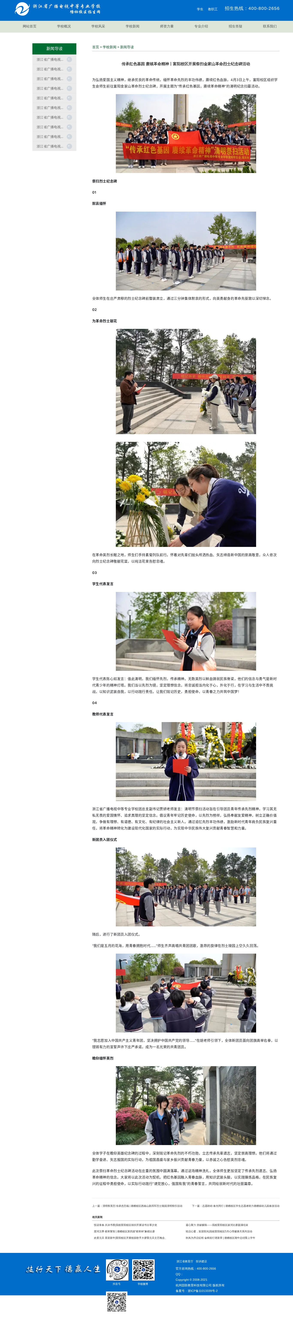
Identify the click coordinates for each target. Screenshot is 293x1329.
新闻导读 (127, 47)
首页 (95, 47)
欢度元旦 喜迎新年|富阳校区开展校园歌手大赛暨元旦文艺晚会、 (130, 1237)
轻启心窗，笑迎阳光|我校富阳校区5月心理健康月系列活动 (219, 1231)
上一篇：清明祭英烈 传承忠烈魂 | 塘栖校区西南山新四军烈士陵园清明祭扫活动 (137, 1206)
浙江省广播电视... (50, 59)
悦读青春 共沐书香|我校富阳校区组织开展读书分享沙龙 (125, 1225)
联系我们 (270, 26)
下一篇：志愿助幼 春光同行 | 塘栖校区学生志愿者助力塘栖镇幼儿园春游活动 (235, 1206)
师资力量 (167, 26)
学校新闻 (132, 26)
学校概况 (64, 26)
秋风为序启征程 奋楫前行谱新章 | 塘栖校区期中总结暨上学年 (220, 1237)
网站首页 (29, 26)
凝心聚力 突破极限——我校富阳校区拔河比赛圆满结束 (217, 1225)
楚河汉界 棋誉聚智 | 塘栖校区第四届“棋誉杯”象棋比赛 (124, 1231)
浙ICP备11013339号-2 (203, 1291)
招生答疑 (235, 26)
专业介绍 (201, 26)
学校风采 (98, 26)
